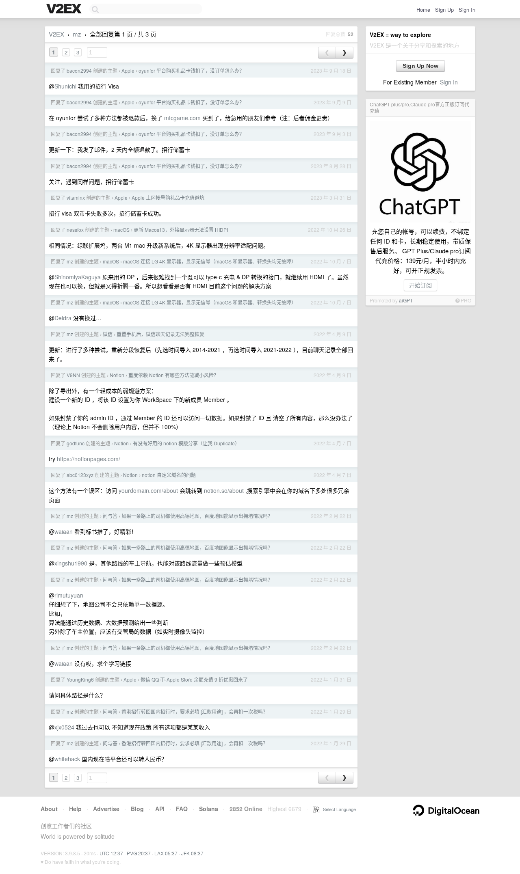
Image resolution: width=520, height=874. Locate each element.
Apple (127, 70)
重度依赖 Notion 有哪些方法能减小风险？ (173, 374)
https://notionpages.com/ (88, 459)
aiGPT (406, 300)
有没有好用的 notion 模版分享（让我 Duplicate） (186, 443)
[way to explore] (65, 9)
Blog (137, 809)
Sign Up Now (420, 66)
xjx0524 (64, 727)
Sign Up (444, 9)
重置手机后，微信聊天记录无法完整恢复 (160, 333)
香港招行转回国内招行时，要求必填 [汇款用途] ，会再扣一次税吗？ (194, 711)
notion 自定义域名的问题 (169, 474)
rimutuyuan (68, 595)
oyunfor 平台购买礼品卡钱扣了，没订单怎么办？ (191, 70)
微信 (108, 333)
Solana (208, 809)
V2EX (56, 34)
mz (77, 34)
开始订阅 (420, 285)
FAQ (182, 809)
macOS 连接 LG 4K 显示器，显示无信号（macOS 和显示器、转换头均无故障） (209, 261)
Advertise (106, 809)
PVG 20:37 (139, 853)
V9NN (73, 374)
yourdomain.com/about (148, 490)
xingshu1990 (70, 563)
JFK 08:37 (192, 853)
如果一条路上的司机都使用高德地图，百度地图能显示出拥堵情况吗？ (197, 515)
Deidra (63, 318)
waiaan (63, 531)
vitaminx (76, 197)
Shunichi (65, 86)
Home (423, 9)
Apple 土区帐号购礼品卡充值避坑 (168, 197)
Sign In (467, 9)
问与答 (110, 515)
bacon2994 (79, 70)
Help (75, 809)
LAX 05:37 (166, 853)
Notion (117, 374)
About (49, 809)
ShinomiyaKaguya (77, 277)
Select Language (337, 809)
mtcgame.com (182, 118)
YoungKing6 (80, 679)
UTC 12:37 (111, 853)
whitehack (67, 759)
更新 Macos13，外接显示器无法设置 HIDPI (181, 229)
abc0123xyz (80, 474)
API (160, 809)
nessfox (75, 229)
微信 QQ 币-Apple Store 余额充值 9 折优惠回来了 (194, 679)
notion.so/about (224, 490)
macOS (121, 229)
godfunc (75, 443)
